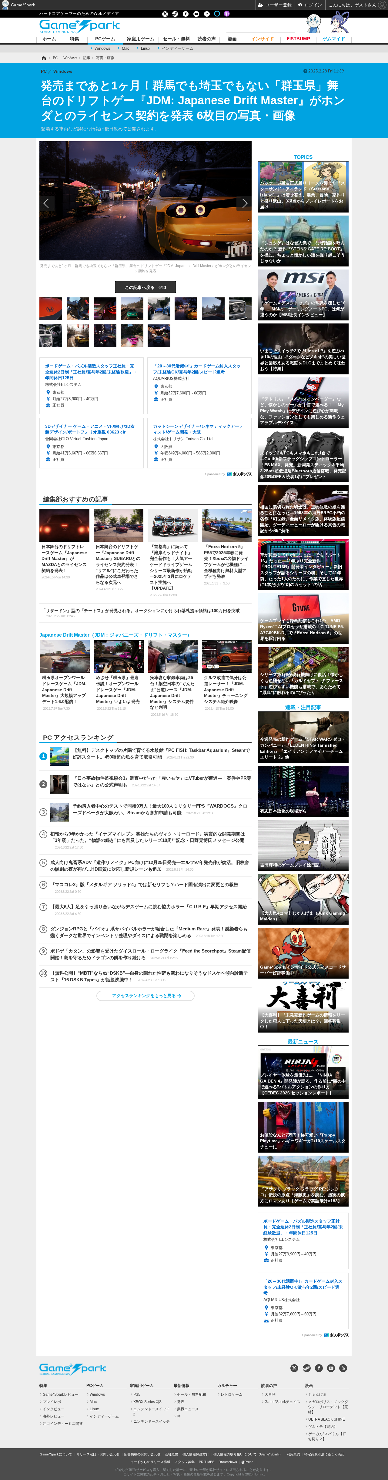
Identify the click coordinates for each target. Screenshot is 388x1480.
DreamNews (228, 1462)
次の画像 (244, 203)
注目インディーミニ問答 (63, 1423)
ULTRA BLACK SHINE (326, 1419)
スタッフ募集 (185, 1462)
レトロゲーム (231, 1394)
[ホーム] (43, 58)
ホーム (49, 39)
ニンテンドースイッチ (151, 1421)
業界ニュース (188, 1409)
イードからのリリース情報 (150, 1462)
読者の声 (207, 39)
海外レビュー (54, 1416)
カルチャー (227, 1386)
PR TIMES (206, 1462)
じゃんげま (317, 1394)
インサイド (262, 39)
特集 (74, 39)
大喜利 (270, 1394)
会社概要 (171, 1454)
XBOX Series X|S (147, 1402)
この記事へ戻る (145, 287)
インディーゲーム (177, 48)
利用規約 (293, 1454)
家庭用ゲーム (140, 39)
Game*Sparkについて (56, 1454)
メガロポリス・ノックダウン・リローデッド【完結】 (328, 1407)
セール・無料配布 (191, 1394)
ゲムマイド (334, 39)
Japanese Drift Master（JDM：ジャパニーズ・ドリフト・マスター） (115, 635)
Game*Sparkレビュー (61, 1394)
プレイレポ (52, 1402)
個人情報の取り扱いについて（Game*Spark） (248, 1454)
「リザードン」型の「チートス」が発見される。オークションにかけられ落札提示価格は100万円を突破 (141, 613)
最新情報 (181, 1386)
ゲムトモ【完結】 (322, 1427)
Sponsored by (215, 474)
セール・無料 (176, 39)
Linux (145, 48)
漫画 (232, 39)
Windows (102, 48)
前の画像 (47, 203)
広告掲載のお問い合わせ (142, 1454)
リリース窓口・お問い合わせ (98, 1454)
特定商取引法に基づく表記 (324, 1454)
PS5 (136, 1394)
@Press (247, 1462)
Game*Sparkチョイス (282, 1402)
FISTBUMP (298, 39)
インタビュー (54, 1409)
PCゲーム (105, 39)
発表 (180, 1402)
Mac (125, 48)
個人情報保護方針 (195, 1454)
